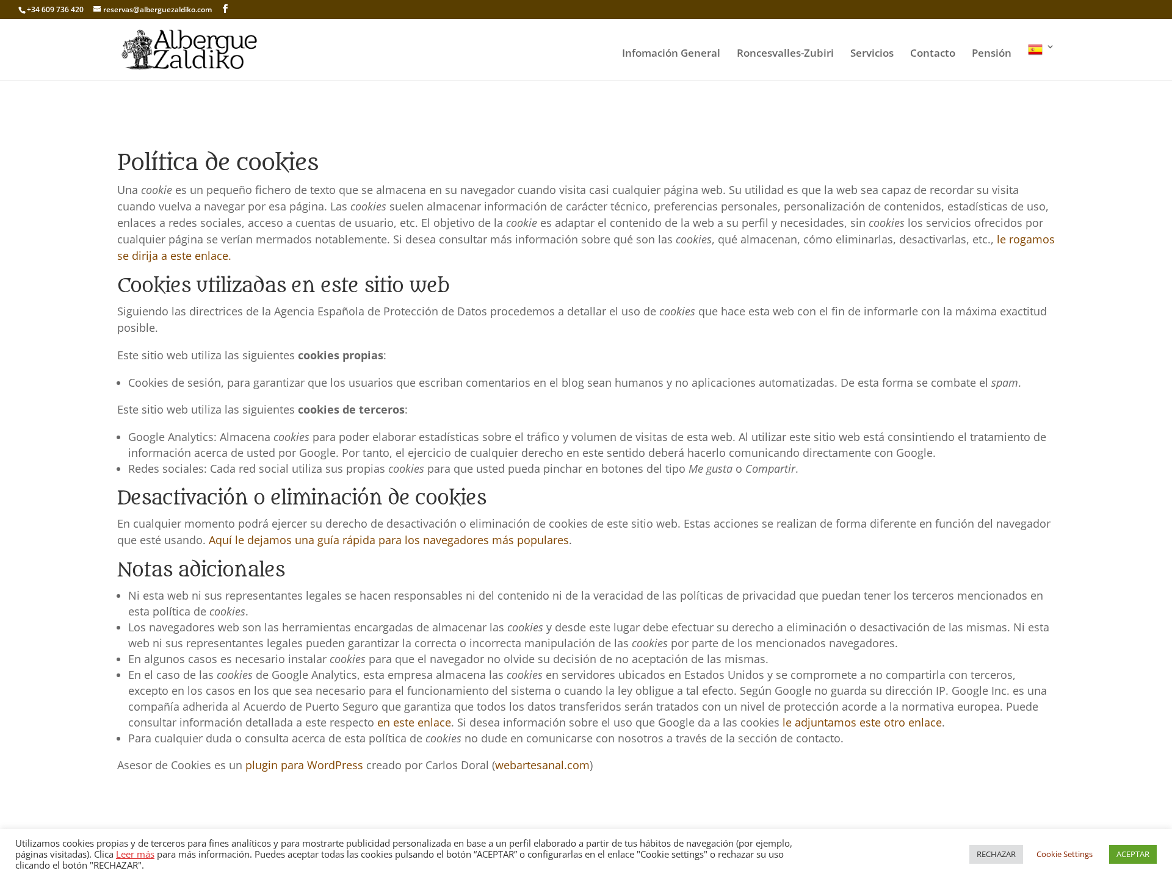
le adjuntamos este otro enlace (862, 722)
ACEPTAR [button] (1132, 854)
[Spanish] (1041, 61)
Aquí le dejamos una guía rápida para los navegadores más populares (389, 540)
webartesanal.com (542, 765)
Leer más (135, 854)
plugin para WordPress (304, 765)
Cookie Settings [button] (1064, 854)
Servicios (872, 54)
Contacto (932, 54)
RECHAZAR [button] (996, 854)
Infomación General (671, 54)
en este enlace (414, 722)
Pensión (991, 54)
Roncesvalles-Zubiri (785, 54)
